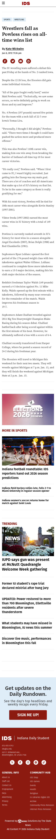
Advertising (7, 797)
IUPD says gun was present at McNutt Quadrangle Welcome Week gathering (25, 564)
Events (33, 786)
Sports (21, 431)
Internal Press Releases (40, 809)
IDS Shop (34, 778)
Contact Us (6, 785)
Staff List (6, 781)
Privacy (5, 801)
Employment (7, 789)
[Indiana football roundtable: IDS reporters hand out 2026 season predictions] (28, 451)
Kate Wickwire (15, 49)
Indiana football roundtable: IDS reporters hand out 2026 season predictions (25, 473)
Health (33, 789)
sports (7, 20)
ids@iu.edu (7, 749)
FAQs (4, 793)
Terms (4, 805)
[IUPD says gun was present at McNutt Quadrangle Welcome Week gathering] (28, 541)
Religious (34, 793)
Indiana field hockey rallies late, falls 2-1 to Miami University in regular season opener (26, 489)
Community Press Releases (42, 805)
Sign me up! (28, 714)
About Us (6, 777)
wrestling (19, 20)
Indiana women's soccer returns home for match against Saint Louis (25, 502)
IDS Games (35, 781)
